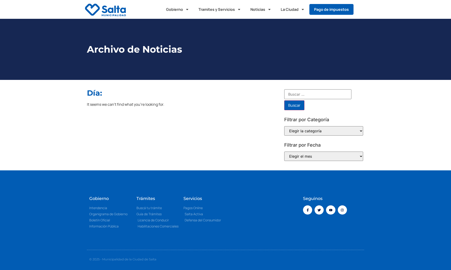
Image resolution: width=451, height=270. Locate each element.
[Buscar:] (317, 94)
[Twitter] (319, 210)
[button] (361, 9)
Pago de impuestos (331, 9)
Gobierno (174, 9)
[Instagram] (342, 210)
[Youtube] (330, 210)
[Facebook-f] (307, 210)
